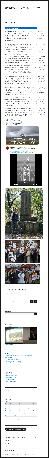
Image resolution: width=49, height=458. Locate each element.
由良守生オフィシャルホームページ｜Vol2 (22, 8)
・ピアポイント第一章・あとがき (12, 359)
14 (5, 410)
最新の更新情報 (9, 372)
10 (19, 408)
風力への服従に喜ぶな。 (11, 374)
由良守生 (6, 293)
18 (24, 410)
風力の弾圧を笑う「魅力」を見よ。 (14, 375)
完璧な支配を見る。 (12, 28)
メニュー (8, 13)
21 (5, 413)
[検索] (35, 314)
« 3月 (19, 419)
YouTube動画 (8, 326)
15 (10, 410)
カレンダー (8, 399)
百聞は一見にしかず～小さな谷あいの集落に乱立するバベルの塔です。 (21, 437)
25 (24, 413)
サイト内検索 (8, 311)
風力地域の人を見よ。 (11, 381)
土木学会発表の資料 (9, 344)
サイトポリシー (8, 440)
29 (10, 415)
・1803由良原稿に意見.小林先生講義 (13, 363)
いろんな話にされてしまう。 (12, 379)
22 (10, 413)
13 (33, 408)
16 (15, 410)
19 (28, 410)
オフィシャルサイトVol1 (10, 450)
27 (33, 413)
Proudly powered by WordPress (28, 454)
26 (28, 413)
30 (14, 302)
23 (15, 413)
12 (28, 408)
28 (6, 415)
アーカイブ (8, 390)
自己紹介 (7, 443)
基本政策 (7, 447)
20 (33, 410)
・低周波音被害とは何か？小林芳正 (13, 361)
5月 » (22, 419)
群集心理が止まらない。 (11, 377)
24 (19, 413)
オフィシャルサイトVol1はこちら (15, 429)
